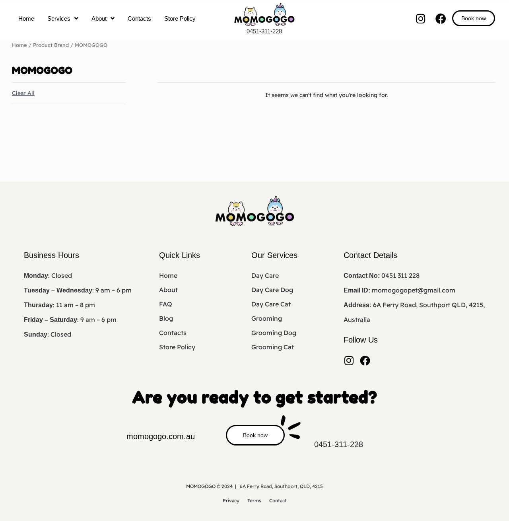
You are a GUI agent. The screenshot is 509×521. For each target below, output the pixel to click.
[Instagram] (420, 18)
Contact (278, 501)
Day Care (265, 275)
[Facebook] (440, 18)
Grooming (266, 318)
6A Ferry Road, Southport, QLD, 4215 (281, 486)
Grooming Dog (273, 333)
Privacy (231, 501)
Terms (254, 501)
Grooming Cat (272, 347)
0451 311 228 (400, 275)
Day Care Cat (271, 304)
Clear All (23, 93)
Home (26, 18)
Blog (166, 318)
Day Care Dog (272, 290)
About (99, 18)
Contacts (139, 18)
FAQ (165, 304)
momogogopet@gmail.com (413, 290)
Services (58, 18)
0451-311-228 (264, 31)
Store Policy (180, 18)
